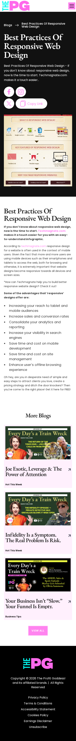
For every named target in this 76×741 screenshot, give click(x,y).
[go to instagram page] (21, 92)
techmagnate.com (33, 246)
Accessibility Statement (38, 709)
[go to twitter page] (9, 103)
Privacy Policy (38, 697)
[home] (16, 6)
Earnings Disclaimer (38, 721)
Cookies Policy (38, 715)
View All (38, 630)
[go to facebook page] (9, 92)
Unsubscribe (38, 727)
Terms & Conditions (38, 703)
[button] (71, 5)
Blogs (8, 25)
